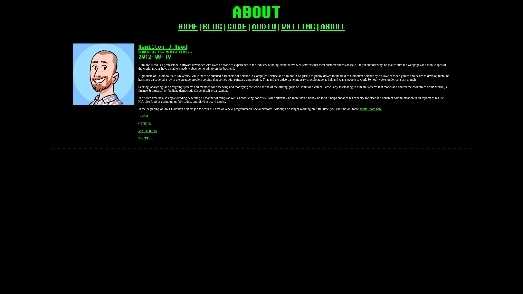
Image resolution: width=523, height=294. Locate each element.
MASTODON (147, 131)
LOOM (143, 116)
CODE (237, 26)
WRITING (298, 26)
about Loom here (371, 109)
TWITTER (145, 138)
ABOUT (332, 26)
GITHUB (144, 123)
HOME (188, 26)
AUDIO (264, 26)
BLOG (212, 26)
